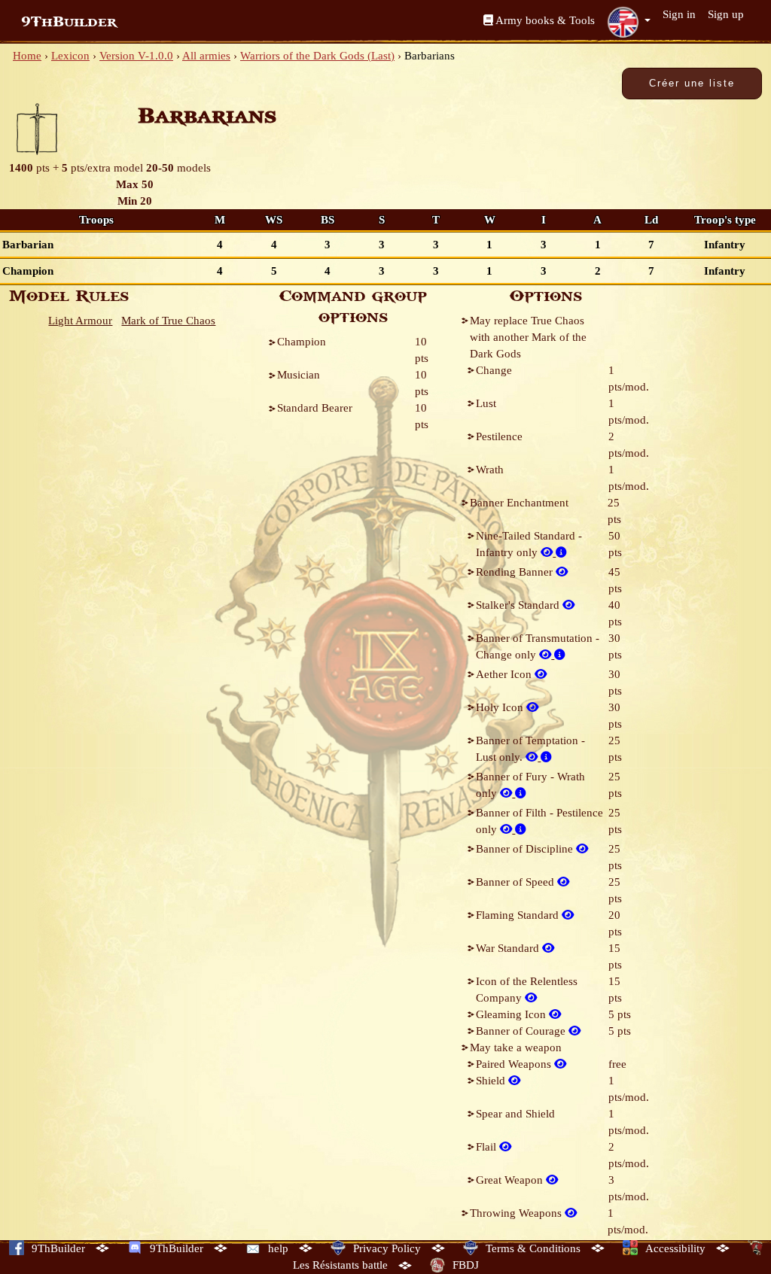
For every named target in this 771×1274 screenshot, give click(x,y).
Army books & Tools (544, 20)
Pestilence (499, 436)
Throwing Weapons (517, 1213)
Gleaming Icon (512, 1014)
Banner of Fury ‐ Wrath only (530, 785)
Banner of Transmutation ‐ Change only (537, 646)
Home (27, 56)
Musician (298, 375)
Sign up (726, 14)
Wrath (490, 470)
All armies (206, 56)
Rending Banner (516, 572)
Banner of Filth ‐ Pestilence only (539, 821)
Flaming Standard (519, 915)
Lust (486, 403)
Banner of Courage (522, 1031)
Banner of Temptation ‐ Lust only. (530, 748)
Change (494, 370)
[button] (629, 22)
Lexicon (70, 56)
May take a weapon (516, 1047)
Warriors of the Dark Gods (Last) (317, 56)
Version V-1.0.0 (136, 56)
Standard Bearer (314, 408)
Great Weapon (511, 1180)
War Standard (509, 948)
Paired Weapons (515, 1064)
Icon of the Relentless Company (526, 989)
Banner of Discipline (526, 849)
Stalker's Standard (519, 605)
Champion (301, 342)
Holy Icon (501, 707)
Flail (487, 1147)
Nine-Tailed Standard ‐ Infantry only (529, 544)
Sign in (679, 14)
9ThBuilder (69, 21)
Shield (492, 1081)
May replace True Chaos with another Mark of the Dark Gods (528, 337)
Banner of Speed (516, 882)
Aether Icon (505, 674)
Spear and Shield (515, 1114)
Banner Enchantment (519, 503)
